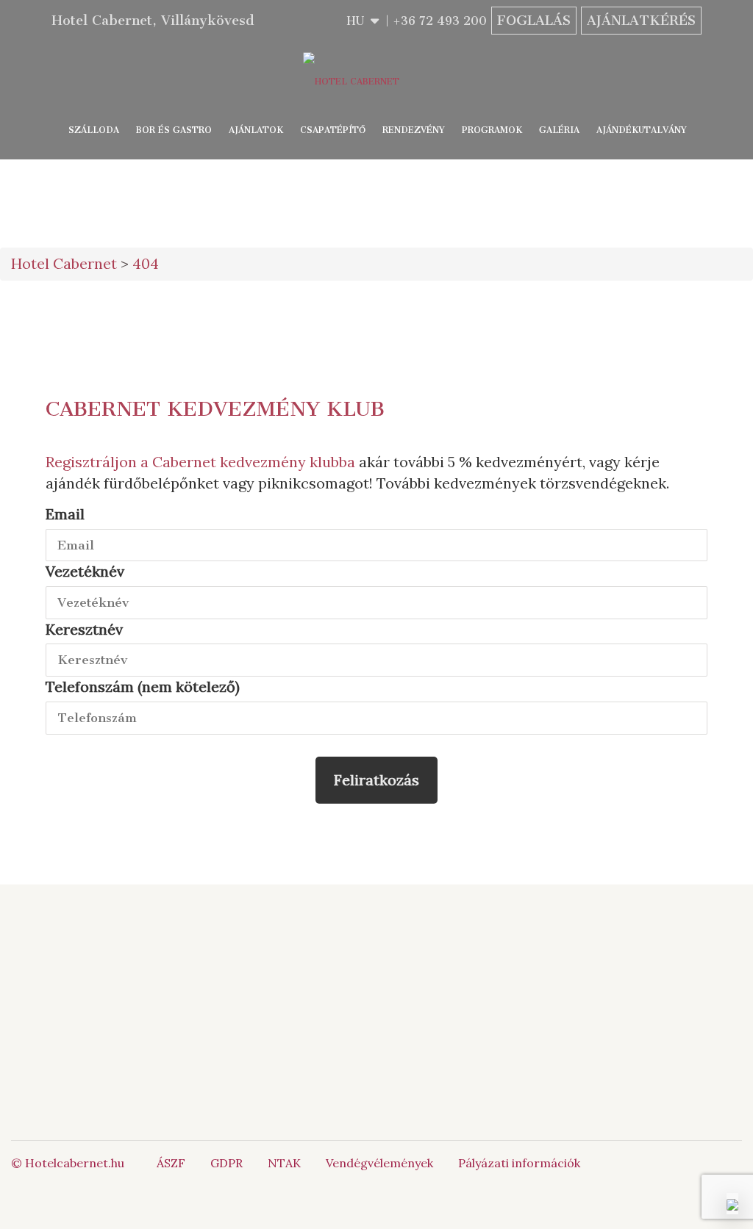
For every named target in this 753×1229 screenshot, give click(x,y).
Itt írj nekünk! (492, 988)
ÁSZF (171, 1163)
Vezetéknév (85, 571)
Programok (492, 130)
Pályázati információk (519, 1163)
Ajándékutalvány (641, 130)
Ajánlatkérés (641, 20)
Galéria (559, 130)
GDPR (226, 1163)
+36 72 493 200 (440, 21)
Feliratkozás (376, 780)
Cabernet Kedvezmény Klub (215, 409)
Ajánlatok (256, 130)
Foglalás (534, 20)
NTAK (284, 1163)
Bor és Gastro (174, 130)
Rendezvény (413, 130)
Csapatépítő (332, 130)
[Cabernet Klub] (659, 1046)
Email (65, 514)
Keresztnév (84, 629)
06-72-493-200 (509, 972)
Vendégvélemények (379, 1163)
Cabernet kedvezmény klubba (253, 462)
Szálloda (93, 130)
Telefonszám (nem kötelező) (143, 686)
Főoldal (219, 972)
